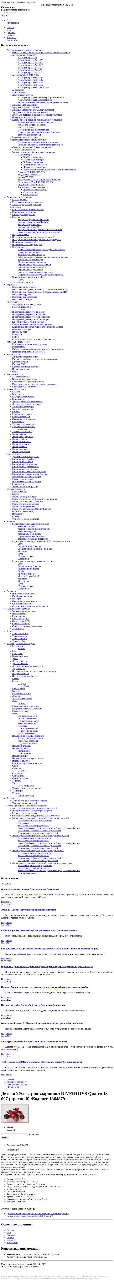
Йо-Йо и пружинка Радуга (24, 676)
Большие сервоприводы (29, 252)
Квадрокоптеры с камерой (24, 386)
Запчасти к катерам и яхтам (25, 357)
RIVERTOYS (13, 1087)
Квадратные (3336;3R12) (29, 174)
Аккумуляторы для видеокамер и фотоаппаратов (41, 97)
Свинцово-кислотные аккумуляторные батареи (40, 145)
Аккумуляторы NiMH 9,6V (30, 85)
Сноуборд (22, 703)
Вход (9, 20)
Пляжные (22, 726)
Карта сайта (12, 40)
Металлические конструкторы (26, 476)
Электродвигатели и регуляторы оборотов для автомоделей (40, 835)
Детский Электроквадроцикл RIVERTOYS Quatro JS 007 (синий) (38, 1213)
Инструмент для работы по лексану (29, 314)
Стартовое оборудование (18, 608)
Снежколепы (18, 776)
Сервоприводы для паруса (30, 269)
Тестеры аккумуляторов (23, 150)
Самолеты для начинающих (25, 601)
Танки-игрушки (19, 636)
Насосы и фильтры (21, 761)
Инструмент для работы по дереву (28, 312)
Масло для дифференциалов (25, 504)
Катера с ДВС (18, 364)
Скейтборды (18, 421)
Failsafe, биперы (19, 199)
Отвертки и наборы (21, 329)
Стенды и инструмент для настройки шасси (33, 339)
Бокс (14, 651)
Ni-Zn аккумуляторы (33, 162)
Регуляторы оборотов (28, 873)
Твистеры (16, 781)
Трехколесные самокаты (23, 426)
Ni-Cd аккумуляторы (33, 157)
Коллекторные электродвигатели (33, 825)
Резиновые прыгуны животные (27, 763)
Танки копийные (20, 633)
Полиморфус (18, 514)
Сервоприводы (19, 247)
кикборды (22, 429)
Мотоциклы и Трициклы (29, 534)
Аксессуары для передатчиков (26, 204)
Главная (10, 27)
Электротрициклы (21, 451)
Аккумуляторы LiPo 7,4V (30, 72)
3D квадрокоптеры (21, 377)
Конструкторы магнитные (24, 469)
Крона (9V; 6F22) (26, 177)
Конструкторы (13, 454)
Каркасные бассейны (28, 741)
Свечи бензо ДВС (20, 618)
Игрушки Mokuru (20, 673)
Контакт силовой (26, 127)
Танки (10, 631)
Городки (22, 683)
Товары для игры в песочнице (26, 788)
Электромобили (19, 439)
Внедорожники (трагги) (29, 546)
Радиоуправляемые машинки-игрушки (30, 524)
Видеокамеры (18, 347)
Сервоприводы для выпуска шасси (34, 264)
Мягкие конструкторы (22, 479)
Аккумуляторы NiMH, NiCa (25, 75)
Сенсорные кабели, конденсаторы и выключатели (36, 815)
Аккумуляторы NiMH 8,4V (30, 82)
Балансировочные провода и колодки (35, 122)
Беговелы (16, 391)
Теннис (21, 648)
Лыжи (15, 701)
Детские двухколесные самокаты (27, 401)
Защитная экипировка (22, 409)
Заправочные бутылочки (24, 611)
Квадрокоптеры (14, 374)
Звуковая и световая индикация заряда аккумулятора (37, 115)
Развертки (17, 334)
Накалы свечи (19, 613)
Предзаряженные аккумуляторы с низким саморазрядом (49, 169)
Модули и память (20, 234)
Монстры (22, 551)
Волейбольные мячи (27, 718)
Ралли (20, 554)
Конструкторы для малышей (25, 466)
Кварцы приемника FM (29, 227)
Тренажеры (17, 791)
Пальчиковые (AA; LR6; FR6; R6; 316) (36, 182)
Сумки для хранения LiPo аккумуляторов (31, 147)
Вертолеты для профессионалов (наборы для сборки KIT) (39, 292)
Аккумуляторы (25, 155)
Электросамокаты (20, 444)
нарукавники (24, 751)
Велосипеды (18, 394)
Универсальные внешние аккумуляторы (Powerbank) (43, 102)
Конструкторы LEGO (22, 461)
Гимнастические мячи (28, 721)
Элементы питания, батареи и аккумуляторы (33, 152)
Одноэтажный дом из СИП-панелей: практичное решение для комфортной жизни (42, 1023)
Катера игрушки (20, 362)
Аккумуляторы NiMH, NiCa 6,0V (33, 87)
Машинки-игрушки (27, 531)
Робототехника (19, 484)
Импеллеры (23, 823)
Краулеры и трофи (26, 574)
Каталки (16, 411)
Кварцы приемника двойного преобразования (40, 229)
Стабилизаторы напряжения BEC (28, 277)
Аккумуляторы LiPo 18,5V (30, 65)
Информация (13, 1150)
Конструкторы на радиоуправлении (29, 471)
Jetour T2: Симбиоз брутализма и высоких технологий (28, 910)
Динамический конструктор (25, 456)
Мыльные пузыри (20, 711)
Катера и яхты (13, 354)
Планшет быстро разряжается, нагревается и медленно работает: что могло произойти (44, 987)
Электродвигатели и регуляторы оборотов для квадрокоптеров (42, 863)
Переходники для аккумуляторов (33, 130)
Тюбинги (16, 793)
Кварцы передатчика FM (29, 224)
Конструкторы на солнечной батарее (29, 474)
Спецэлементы (30, 192)
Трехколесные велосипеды (25, 424)
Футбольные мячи (26, 733)
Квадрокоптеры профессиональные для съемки (34, 384)
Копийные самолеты (22, 596)
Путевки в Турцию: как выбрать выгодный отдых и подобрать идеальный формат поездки (47, 966)
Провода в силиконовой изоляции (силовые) (39, 132)
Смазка (15, 516)
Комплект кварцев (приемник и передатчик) (39, 232)
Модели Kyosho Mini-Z (29, 576)
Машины (11, 521)
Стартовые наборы (21, 623)
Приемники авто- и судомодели (27, 244)
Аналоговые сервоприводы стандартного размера (41, 249)
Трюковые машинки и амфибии (33, 539)
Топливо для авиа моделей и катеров (29, 801)
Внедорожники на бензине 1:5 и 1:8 (35, 549)
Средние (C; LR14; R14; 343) (31, 184)
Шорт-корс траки (26, 556)
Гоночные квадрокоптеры (24, 379)
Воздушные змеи (20, 656)
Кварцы (16, 217)
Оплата (10, 35)
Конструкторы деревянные (25, 464)
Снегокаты (17, 773)
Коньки (15, 691)
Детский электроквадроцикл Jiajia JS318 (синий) (30, 1216)
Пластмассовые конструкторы (26, 481)
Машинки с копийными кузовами (34, 529)
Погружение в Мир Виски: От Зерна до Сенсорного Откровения (33, 1005)
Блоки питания (19, 92)
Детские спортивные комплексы (27, 666)
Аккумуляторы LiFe (27, 57)
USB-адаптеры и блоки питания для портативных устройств (41, 52)
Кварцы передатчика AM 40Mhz (33, 222)
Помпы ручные (19, 332)
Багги (20, 544)
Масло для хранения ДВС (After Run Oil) (31, 509)
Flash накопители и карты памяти (28, 202)
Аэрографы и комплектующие (26, 304)
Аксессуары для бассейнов (30, 738)
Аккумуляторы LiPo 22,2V (30, 67)
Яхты (14, 372)
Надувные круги (20, 748)
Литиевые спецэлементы (35, 189)
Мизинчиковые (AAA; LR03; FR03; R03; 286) (39, 179)
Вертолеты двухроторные (24, 287)
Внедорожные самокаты (23, 396)
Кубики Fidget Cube (21, 693)
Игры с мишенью (26, 786)
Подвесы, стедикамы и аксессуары (28, 352)
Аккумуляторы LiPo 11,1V (30, 60)
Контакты (11, 37)
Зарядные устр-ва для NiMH (25, 107)
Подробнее (6, 902)
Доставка (11, 32)
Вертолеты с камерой (22, 299)
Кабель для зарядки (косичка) (32, 125)
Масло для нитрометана (23, 506)
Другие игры (18, 668)
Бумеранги (17, 653)
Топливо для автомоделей (24, 803)
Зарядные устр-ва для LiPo (24, 105)
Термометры (18, 628)
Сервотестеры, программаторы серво (35, 272)
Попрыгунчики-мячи (28, 731)
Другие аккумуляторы (22, 95)
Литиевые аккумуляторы (35, 167)
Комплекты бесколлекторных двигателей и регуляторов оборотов (49, 828)
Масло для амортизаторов (24, 496)
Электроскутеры (20, 449)
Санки (15, 766)
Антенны (16, 207)
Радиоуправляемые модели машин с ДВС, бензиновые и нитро (42, 541)
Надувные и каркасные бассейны (28, 736)
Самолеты (11, 591)
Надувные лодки (20, 756)
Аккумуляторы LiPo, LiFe (24, 55)
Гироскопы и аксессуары (24, 212)
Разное (15, 337)
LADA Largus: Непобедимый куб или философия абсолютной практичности (39, 930)
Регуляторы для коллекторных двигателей (38, 833)
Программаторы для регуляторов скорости (32, 810)
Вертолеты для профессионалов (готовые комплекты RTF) (40, 289)
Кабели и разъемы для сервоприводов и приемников (43, 257)
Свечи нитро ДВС (21, 621)
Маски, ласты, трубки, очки (25, 706)
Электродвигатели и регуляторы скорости (27, 806)
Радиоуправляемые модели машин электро (32, 561)
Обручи (21, 771)
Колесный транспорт (17, 389)
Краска (15, 494)
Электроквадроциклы (22, 436)
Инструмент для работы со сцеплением (31, 317)
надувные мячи (30, 728)
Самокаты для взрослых (23, 419)
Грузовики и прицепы (28, 569)
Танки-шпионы (19, 638)
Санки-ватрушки (26, 796)
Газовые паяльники (21, 307)
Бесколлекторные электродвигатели (35, 820)
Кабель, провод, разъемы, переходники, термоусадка (37, 120)
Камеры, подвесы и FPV (18, 342)
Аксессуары (18, 90)
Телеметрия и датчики (22, 282)
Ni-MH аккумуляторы (33, 160)
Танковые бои (19, 641)
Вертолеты (12, 284)
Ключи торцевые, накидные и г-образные (32, 324)
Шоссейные (23, 559)
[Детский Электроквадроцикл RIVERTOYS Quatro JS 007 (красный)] (15, 1122)
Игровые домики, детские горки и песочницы (34, 671)
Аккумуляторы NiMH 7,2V (30, 80)
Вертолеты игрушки (22, 294)
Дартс (15, 658)
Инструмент (12, 302)
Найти (4, 15)
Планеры (16, 598)
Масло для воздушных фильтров (27, 501)
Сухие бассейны (20, 778)
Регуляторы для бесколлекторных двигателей (39, 830)
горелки (21, 309)
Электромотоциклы (21, 441)
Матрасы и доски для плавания (27, 708)
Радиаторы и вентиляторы (24, 813)
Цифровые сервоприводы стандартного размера (41, 274)
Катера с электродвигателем (25, 367)
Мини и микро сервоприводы (32, 262)
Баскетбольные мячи (27, 716)
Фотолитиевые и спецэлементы (33, 187)
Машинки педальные (22, 414)
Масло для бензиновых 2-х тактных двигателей (34, 499)
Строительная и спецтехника (31, 536)
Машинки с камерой (27, 526)
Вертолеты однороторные (24, 297)
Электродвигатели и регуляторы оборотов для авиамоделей (40, 818)
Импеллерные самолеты (23, 594)
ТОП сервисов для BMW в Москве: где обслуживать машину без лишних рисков (41, 1062)
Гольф (26, 686)
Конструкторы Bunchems (24, 459)
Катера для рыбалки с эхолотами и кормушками (35, 359)
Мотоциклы (23, 581)
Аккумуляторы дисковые (35, 165)
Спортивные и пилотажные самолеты (30, 606)
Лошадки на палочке (22, 698)
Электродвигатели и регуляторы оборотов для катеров (38, 850)
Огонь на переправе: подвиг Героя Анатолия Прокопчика (30, 889)
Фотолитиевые (30, 194)
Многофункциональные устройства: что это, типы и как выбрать (34, 1041)
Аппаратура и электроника (19, 197)
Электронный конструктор (25, 486)
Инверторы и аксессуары (24, 117)
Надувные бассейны (27, 743)
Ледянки (16, 696)
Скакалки (16, 768)
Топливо (11, 798)
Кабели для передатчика (23, 214)
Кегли (15, 681)
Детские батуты (19, 661)
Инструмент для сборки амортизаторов (30, 319)
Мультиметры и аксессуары (25, 137)
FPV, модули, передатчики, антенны (29, 344)
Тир (14, 783)
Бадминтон (17, 646)
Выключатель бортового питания (28, 209)
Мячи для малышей (27, 723)
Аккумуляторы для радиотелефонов (35, 100)
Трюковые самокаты (22, 431)
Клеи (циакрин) (19, 491)
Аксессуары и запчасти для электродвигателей (34, 808)
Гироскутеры (18, 399)
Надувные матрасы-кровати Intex (28, 758)
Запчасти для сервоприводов (31, 254)
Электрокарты (19, 434)
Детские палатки (20, 663)
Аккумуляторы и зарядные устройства (25, 50)
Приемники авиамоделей (24, 242)
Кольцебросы (18, 688)
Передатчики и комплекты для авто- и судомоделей (36, 239)
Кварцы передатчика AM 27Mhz (33, 219)
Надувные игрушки (21, 746)
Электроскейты (19, 446)
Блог (9, 30)
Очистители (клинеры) (23, 511)
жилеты (27, 753)
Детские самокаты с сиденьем (26, 404)
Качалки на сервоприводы (30, 259)
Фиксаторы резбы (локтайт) (25, 519)
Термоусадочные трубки (29, 135)
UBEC (21, 279)
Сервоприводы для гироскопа (32, 267)
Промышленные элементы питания (29, 140)
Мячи (15, 713)
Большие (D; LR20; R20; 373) (31, 172)
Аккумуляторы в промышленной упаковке (38, 142)
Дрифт (21, 571)
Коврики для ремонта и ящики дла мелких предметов (37, 327)
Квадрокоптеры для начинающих (28, 381)
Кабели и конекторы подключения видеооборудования (38, 349)
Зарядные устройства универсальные (30, 112)
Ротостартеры (18, 616)
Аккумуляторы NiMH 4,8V (30, 77)
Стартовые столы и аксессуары (27, 626)
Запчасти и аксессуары (23, 406)
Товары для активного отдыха (21, 643)
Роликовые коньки (21, 416)
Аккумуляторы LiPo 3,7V (30, 70)
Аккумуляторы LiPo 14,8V (30, 62)
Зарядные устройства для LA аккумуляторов (33, 110)
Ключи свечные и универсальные (28, 322)
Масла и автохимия (16, 489)
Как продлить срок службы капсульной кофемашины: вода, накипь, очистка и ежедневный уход (49, 948)
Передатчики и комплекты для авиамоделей (33, 237)
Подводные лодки (20, 369)
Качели (15, 678)
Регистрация (13, 23)
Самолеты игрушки (21, 603)
